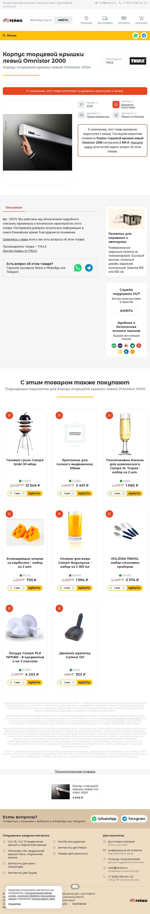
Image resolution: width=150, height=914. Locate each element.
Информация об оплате (125, 852)
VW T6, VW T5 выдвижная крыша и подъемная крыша (27, 843)
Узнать (126, 311)
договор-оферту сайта (43, 899)
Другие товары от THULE (20, 251)
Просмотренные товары (75, 771)
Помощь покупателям (126, 860)
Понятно (14, 904)
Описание (13, 207)
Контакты (79, 903)
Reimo (12, 20)
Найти (63, 20)
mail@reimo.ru (107, 2)
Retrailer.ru (75, 886)
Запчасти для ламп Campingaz (21, 865)
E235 (37, 716)
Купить (34, 493)
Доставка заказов (121, 843)
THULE (62, 710)
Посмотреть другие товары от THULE (125, 61)
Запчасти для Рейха (72, 847)
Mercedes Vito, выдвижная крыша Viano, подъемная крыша (26, 854)
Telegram (144, 35)
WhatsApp (135, 35)
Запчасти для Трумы (22, 872)
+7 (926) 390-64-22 (135, 2)
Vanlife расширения (71, 841)
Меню (11, 35)
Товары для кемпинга (72, 853)
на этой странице (115, 721)
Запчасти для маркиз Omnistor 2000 (121, 718)
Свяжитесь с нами (15, 239)
